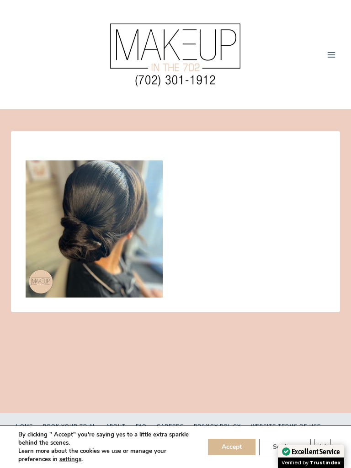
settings (70, 459)
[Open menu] (331, 55)
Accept (232, 446)
